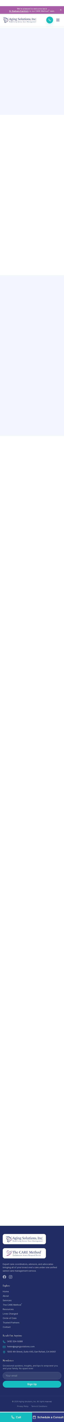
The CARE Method (12, 1305)
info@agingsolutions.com (19, 1216)
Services (7, 1300)
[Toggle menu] (57, 20)
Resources (8, 1309)
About (6, 1296)
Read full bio (12, 600)
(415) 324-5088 (15, 1341)
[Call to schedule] (49, 20)
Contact (7, 1327)
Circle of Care (10, 1318)
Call (18, 1417)
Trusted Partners (11, 1322)
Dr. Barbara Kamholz (19, 11)
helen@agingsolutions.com (20, 812)
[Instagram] (10, 1277)
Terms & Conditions (39, 1406)
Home (6, 1291)
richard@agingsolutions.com (20, 710)
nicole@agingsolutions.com (20, 1014)
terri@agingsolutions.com (19, 609)
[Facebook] (4, 1277)
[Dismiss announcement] (61, 10)
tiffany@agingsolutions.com (20, 1115)
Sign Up (32, 1384)
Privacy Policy (23, 1406)
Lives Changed (10, 1313)
